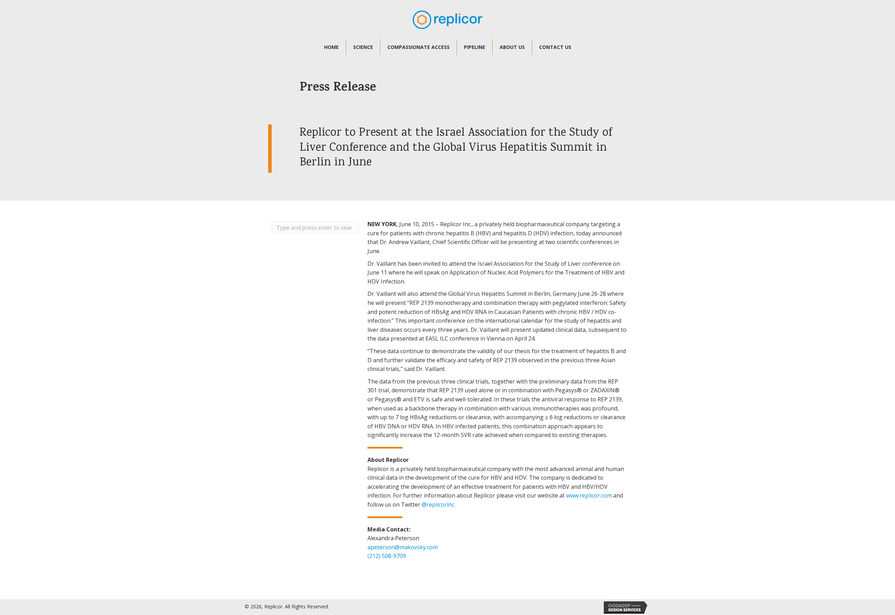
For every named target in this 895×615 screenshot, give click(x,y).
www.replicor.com (589, 495)
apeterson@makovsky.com (402, 547)
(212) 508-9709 (386, 556)
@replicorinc (438, 504)
